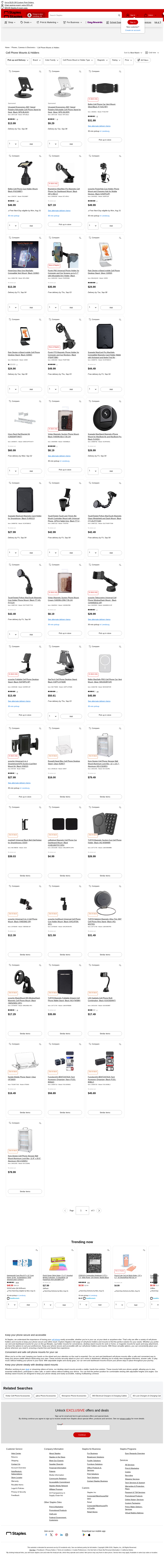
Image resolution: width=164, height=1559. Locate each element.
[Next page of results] (99, 1210)
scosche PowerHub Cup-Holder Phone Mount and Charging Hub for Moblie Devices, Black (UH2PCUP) (103, 191)
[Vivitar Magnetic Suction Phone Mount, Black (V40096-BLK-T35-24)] (65, 418)
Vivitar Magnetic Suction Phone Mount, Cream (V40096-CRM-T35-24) (63, 599)
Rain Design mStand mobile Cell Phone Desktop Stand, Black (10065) (24, 353)
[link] (28, 2)
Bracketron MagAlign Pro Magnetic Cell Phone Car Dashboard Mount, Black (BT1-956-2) (64, 191)
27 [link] (17, 691)
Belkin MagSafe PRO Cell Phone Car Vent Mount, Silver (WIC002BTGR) (105, 680)
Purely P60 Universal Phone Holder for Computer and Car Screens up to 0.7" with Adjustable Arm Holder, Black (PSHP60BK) (63, 273)
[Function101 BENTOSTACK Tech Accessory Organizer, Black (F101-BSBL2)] (105, 1061)
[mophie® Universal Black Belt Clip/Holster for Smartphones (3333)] (25, 824)
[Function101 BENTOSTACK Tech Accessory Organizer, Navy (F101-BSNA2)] (65, 1061)
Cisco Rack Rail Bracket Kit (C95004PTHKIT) (19, 435)
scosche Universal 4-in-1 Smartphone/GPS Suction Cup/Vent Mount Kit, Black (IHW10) (22, 763)
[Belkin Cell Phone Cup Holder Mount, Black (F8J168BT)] (25, 172)
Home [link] (7, 47)
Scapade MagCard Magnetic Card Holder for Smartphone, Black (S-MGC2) (25, 517)
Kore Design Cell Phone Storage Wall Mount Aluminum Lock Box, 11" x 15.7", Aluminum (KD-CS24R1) (104, 763)
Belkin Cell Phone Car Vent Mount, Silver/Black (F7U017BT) (102, 105)
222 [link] (18, 201)
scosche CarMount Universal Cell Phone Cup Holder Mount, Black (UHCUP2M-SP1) (64, 921)
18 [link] (17, 1010)
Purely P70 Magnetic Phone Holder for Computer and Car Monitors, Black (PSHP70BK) (63, 354)
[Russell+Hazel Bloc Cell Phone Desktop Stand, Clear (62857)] (65, 745)
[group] (22, 1278)
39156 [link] (17, 1282)
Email (60, 1424)
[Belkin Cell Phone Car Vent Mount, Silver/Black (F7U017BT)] (105, 88)
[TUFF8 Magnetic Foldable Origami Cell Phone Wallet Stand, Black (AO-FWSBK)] (65, 982)
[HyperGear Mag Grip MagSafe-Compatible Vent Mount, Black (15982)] (25, 254)
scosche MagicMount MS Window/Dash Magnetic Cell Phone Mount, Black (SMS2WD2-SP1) (24, 1000)
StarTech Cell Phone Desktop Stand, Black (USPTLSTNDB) (62, 680)
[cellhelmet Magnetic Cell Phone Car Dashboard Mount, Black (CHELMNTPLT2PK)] (65, 824)
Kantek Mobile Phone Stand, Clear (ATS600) (22, 1078)
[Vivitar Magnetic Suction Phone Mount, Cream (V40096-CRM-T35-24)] (65, 581)
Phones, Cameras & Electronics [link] (23, 47)
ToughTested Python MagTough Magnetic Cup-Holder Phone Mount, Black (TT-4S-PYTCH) (25, 600)
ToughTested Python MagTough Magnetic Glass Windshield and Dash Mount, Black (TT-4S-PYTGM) (104, 518)
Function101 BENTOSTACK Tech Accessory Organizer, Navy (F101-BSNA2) (62, 1079)
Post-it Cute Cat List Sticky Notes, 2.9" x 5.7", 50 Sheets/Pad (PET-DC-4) (128, 1276)
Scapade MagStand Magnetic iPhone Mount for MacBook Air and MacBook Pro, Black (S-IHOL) (105, 436)
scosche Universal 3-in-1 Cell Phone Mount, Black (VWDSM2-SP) (22, 920)
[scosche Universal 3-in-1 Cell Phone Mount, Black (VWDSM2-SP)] (25, 903)
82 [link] (17, 773)
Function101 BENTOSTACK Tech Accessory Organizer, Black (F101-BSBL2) (102, 1079)
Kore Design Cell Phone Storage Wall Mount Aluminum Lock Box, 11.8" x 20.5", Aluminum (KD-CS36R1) (24, 1158)
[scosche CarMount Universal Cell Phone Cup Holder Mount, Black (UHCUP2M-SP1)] (65, 903)
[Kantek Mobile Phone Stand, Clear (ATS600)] (25, 1061)
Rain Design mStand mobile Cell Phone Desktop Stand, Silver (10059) (104, 272)
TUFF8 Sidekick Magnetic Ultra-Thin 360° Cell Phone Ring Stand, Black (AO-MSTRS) (105, 921)
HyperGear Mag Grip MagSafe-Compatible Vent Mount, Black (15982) (23, 272)
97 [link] (97, 116)
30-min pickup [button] (13, 216)
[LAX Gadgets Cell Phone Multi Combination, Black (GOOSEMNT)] (105, 982)
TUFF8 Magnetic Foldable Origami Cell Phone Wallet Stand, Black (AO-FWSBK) (64, 999)
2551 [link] (88, 1282)
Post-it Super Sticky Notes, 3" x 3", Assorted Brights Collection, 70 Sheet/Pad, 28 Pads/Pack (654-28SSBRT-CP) (58, 1278)
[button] (119, 15)
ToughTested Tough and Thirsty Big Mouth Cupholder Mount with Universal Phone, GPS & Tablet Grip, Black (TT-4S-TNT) (64, 518)
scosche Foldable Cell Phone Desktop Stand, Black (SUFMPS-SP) (23, 680)
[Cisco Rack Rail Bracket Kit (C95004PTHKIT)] (25, 418)
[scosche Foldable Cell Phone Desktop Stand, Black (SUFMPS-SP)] (25, 663)
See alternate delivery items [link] (99, 126)
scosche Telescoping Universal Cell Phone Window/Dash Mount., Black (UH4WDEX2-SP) (102, 600)
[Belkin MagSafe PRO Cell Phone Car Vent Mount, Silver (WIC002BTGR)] (105, 663)
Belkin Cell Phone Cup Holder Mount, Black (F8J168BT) (23, 190)
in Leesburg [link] (104, 131)
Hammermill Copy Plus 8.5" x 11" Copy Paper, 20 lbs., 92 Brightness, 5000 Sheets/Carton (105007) (20, 1278)
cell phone (56, 1339)
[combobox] (85, 15)
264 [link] (98, 691)
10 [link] (17, 119)
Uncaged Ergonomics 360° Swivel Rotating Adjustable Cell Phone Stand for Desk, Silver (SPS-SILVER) (64, 109)
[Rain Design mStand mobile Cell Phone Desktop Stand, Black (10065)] (25, 336)
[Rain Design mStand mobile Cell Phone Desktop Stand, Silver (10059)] (105, 254)
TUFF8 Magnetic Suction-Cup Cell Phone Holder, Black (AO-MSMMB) (104, 841)
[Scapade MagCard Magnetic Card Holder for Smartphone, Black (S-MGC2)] (25, 499)
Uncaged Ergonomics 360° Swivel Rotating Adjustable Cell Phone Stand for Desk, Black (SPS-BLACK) (24, 109)
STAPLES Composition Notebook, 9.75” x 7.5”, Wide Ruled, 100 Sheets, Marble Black (94, 1276)
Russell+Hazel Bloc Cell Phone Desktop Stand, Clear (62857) (64, 762)
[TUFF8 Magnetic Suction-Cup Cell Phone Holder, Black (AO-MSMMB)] (105, 824)
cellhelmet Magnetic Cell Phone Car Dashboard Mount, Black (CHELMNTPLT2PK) (62, 842)
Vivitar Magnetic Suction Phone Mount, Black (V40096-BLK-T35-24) (63, 435)
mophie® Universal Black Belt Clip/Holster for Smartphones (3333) (25, 841)
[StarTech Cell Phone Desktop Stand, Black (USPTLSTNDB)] (65, 663)
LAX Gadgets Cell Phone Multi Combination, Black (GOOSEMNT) (102, 999)
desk (27, 1369)
